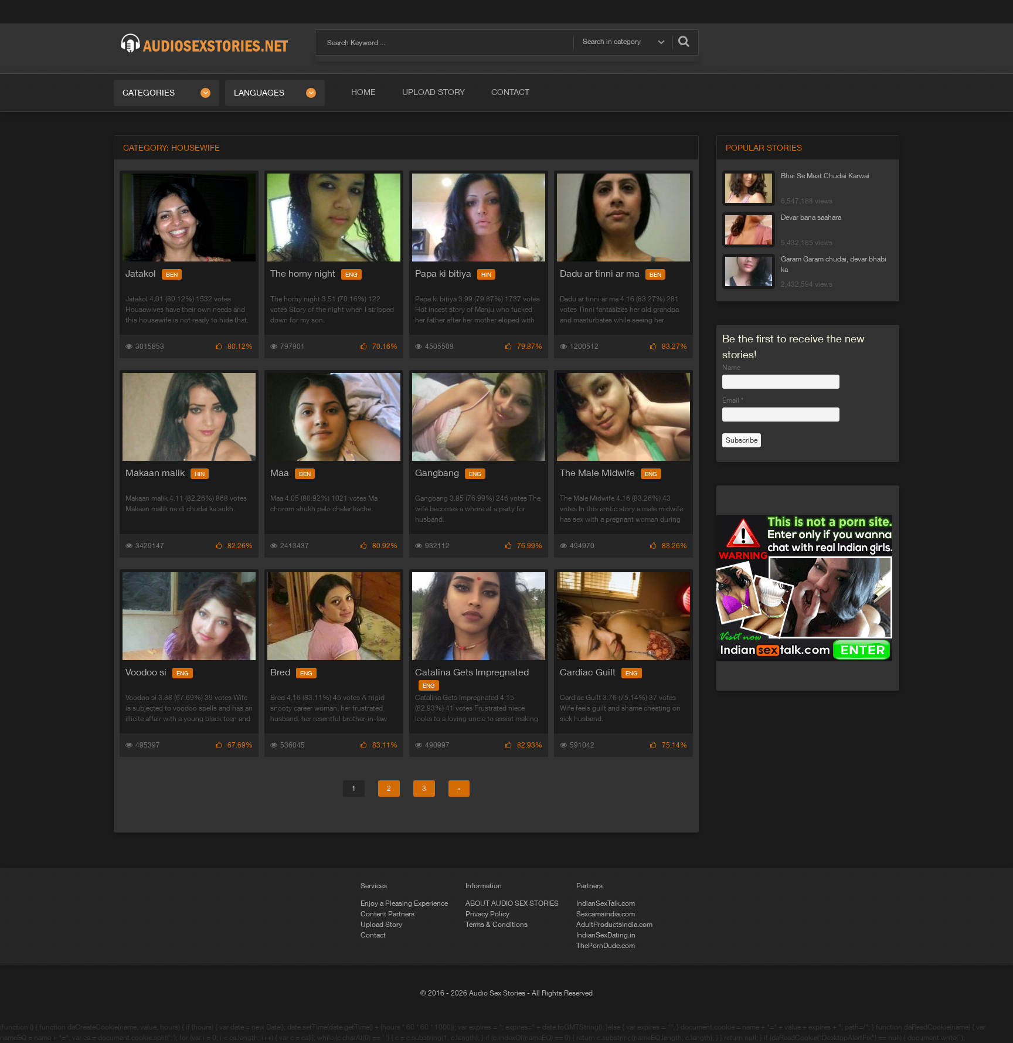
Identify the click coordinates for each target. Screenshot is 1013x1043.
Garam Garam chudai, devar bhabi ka (833, 264)
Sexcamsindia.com (605, 914)
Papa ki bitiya (453, 273)
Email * (732, 400)
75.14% (674, 745)
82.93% (529, 745)
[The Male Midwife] (623, 417)
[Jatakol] (189, 217)
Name (731, 367)
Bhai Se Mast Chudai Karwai (825, 176)
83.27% (674, 346)
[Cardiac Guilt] (623, 616)
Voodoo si (157, 672)
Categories (149, 92)
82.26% (240, 546)
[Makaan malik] (189, 417)
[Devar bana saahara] (748, 229)
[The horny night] (333, 217)
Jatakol (151, 273)
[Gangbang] (478, 417)
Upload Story (433, 92)
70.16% (384, 346)
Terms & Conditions (496, 924)
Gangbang (448, 472)
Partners (589, 886)
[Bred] (333, 616)
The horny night (314, 273)
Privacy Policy (487, 914)
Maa (290, 472)
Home (363, 92)
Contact (510, 92)
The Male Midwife (608, 472)
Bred (291, 672)
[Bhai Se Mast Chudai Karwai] (748, 188)
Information (483, 886)
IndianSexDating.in (605, 935)
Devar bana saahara (811, 217)
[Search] (683, 41)
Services (374, 886)
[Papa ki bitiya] (478, 217)
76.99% (529, 546)
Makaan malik (165, 472)
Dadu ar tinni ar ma (610, 273)
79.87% (529, 346)
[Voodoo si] (189, 616)
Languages (259, 92)
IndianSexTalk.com (605, 903)
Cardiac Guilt (599, 672)
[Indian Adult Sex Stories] (204, 34)
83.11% (384, 745)
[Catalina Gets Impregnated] (478, 616)
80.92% (384, 546)
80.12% (240, 346)
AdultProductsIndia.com (614, 924)
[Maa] (333, 417)
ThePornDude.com (605, 946)
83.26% (674, 546)
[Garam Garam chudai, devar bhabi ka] (748, 271)
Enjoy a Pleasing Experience (404, 903)
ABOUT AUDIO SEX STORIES (512, 903)
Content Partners (387, 914)
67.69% (240, 745)
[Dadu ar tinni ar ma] (623, 217)
